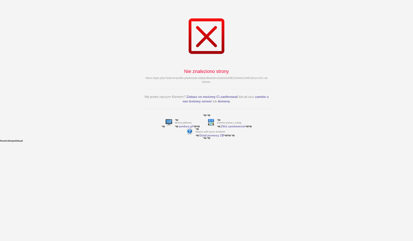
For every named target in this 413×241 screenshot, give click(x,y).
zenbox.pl (186, 126)
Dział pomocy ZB (211, 135)
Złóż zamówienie (233, 126)
